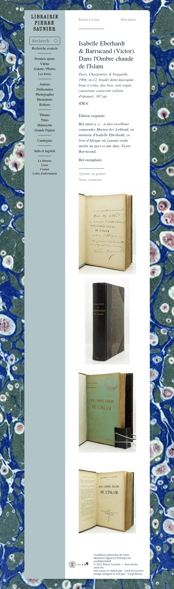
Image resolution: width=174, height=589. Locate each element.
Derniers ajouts (45, 58)
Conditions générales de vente (111, 554)
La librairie (45, 160)
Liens (44, 165)
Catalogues (44, 140)
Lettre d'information (45, 173)
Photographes (45, 94)
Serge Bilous (135, 574)
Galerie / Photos (44, 68)
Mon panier (128, 19)
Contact (44, 169)
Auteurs (44, 84)
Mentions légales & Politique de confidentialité (112, 559)
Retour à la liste (89, 19)
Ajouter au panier (92, 173)
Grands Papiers (45, 130)
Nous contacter (90, 179)
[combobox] (44, 41)
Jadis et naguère (44, 150)
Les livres (44, 74)
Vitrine (44, 63)
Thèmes (44, 115)
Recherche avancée (45, 48)
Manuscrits (44, 125)
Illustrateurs (44, 99)
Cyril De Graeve (134, 571)
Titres (45, 120)
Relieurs (44, 104)
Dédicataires (44, 89)
